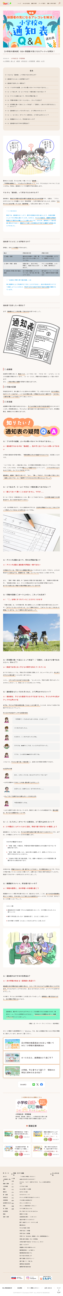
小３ (13, 1189)
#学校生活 (24, 61)
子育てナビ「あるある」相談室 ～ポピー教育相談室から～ (34, 1236)
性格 (4, 1205)
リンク (59, 1288)
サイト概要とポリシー (33, 1288)
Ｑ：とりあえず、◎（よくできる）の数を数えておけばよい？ (26, 92)
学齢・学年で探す (51, 3)
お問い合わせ (48, 1288)
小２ (13, 1187)
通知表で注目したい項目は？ (16, 83)
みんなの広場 (26, 3)
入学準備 (5, 1186)
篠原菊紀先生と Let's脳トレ (27, 1250)
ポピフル (28, 1031)
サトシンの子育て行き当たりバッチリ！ (30, 1197)
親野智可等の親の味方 (25, 1266)
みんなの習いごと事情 (25, 1189)
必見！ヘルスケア (24, 1244)
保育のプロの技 (24, 1214)
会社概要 (19, 1288)
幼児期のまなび (7, 1203)
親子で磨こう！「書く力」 (26, 1261)
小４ (13, 1192)
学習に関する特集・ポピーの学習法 (29, 1239)
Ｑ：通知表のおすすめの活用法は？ (18, 123)
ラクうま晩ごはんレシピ (26, 1208)
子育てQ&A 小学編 (25, 1230)
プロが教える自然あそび (26, 1200)
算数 (4, 1214)
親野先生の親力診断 (25, 1264)
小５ (13, 1195)
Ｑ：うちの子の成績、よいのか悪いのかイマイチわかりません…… (27, 87)
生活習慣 (5, 1211)
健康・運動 (6, 1183)
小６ (13, 1198)
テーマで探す (42, 3)
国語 (4, 1189)
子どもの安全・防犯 (25, 1228)
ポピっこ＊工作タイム (25, 1203)
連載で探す (34, 3)
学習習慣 (5, 1200)
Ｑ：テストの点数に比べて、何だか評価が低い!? (22, 96)
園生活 (4, 1192)
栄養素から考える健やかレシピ (27, 1247)
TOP (59, 1292)
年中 (13, 1200)
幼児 (13, 1209)
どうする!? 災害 (24, 1186)
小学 (13, 1181)
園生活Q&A (23, 1225)
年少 (13, 1203)
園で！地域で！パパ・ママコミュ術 (29, 1222)
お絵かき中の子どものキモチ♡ (27, 1179)
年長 (13, 1206)
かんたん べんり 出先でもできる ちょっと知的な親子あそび (35, 1182)
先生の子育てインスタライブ (27, 1219)
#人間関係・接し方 (9, 61)
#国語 (18, 61)
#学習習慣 (32, 61)
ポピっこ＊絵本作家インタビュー (28, 1205)
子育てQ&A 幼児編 (25, 1233)
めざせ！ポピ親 (24, 1192)
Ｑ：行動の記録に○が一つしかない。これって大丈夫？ (24, 100)
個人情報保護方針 (7, 1288)
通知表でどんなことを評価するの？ (18, 79)
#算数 (38, 61)
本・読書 (5, 1208)
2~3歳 (13, 1178)
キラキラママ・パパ (25, 1194)
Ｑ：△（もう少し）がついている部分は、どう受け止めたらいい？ (28, 115)
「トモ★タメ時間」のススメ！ (27, 1176)
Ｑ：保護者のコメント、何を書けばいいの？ (21, 119)
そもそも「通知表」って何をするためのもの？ (21, 75)
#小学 (42, 61)
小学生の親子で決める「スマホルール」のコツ (31, 1242)
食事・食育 (6, 1217)
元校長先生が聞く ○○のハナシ (28, 1217)
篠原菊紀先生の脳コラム (26, 1253)
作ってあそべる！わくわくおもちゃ (29, 1211)
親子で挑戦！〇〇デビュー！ (27, 1258)
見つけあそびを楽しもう (26, 1255)
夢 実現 (5, 1194)
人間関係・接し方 (7, 1180)
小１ (13, 1184)
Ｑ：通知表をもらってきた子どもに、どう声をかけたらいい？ (26, 111)
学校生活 (5, 1197)
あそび (4, 1176)
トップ (19, 3)
